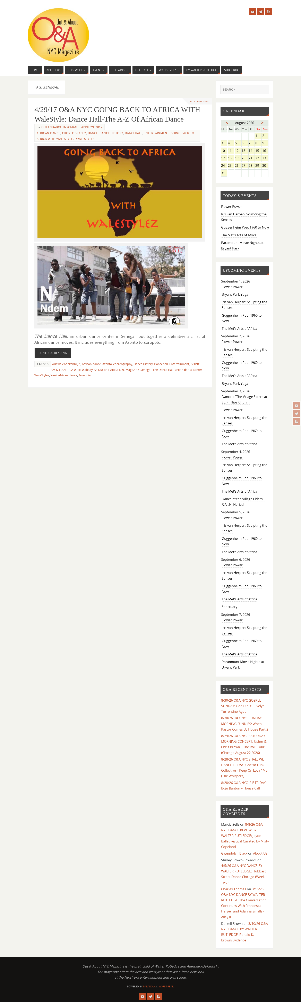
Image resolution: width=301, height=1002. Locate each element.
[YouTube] (296, 405)
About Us (260, 853)
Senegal (145, 370)
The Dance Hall (163, 370)
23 (265, 158)
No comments (199, 101)
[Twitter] (296, 413)
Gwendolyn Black (234, 853)
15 (258, 151)
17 (224, 158)
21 (252, 158)
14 (252, 151)
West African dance (64, 375)
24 (224, 165)
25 (231, 165)
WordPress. (166, 986)
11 (231, 151)
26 (238, 165)
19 (238, 158)
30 (265, 165)
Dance (93, 133)
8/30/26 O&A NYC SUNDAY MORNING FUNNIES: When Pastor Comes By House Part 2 (244, 723)
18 (231, 158)
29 (258, 165)
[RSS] (296, 421)
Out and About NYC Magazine (118, 370)
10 (224, 151)
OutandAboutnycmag (59, 127)
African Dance (48, 133)
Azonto (107, 364)
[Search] (264, 90)
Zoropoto (85, 375)
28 (252, 165)
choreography (122, 364)
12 (238, 151)
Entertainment (156, 133)
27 (245, 165)
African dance (91, 364)
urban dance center (188, 370)
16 (265, 151)
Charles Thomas (233, 889)
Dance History (111, 133)
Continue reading (52, 353)
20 (245, 158)
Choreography (74, 133)
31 (224, 173)
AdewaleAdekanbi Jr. (66, 364)
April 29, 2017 (91, 127)
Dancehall (133, 133)
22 (258, 158)
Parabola (149, 986)
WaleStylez (85, 139)
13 (245, 151)
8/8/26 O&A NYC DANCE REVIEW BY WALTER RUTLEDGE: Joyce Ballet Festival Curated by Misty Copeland (245, 835)
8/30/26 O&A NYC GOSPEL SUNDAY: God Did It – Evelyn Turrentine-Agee (243, 706)
